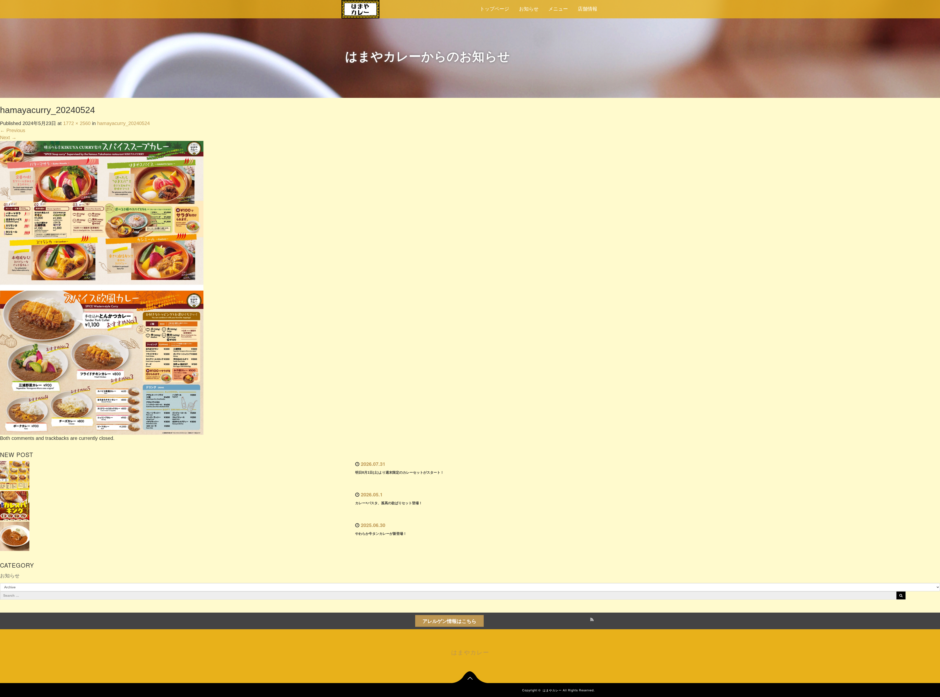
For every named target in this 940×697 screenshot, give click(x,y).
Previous (12, 130)
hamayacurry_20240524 (123, 123)
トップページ (494, 8)
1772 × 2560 (77, 123)
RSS (591, 618)
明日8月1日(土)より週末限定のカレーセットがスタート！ (399, 472)
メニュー (558, 8)
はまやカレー (470, 652)
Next (8, 137)
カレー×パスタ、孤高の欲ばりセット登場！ (388, 503)
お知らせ (529, 8)
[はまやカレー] (360, 8)
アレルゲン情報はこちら (449, 620)
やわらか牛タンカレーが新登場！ (381, 534)
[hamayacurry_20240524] (101, 287)
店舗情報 (587, 8)
